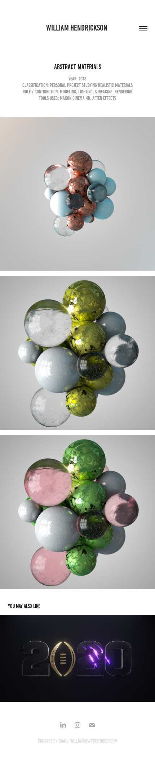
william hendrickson (77, 27)
